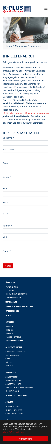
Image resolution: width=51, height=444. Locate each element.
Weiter (7, 265)
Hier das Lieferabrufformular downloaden (27, 113)
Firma (6, 163)
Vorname (8, 137)
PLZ (5, 202)
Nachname (9, 149)
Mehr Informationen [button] (13, 432)
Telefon (7, 225)
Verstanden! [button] (25, 438)
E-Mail (7, 251)
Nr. (5, 188)
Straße (7, 176)
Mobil (6, 237)
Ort (5, 214)
